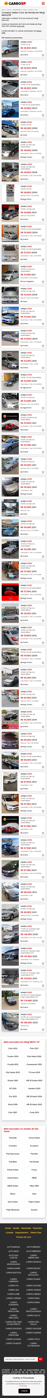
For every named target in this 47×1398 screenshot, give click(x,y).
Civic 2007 (12, 1112)
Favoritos (37, 1228)
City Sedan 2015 (13, 1072)
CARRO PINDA (33, 1302)
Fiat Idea (34, 1154)
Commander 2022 (34, 1064)
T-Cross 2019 (34, 1072)
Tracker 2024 (12, 1056)
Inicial (8, 1228)
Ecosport (34, 1146)
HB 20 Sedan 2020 (34, 1081)
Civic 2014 (12, 1048)
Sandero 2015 (34, 1089)
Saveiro (34, 1210)
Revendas (26, 1228)
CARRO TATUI (33, 1339)
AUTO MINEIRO (33, 1247)
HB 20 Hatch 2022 (34, 1104)
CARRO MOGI (33, 1298)
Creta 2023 (34, 1112)
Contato (9, 1232)
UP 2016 (12, 1089)
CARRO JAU (13, 1290)
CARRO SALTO (33, 1316)
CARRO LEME (13, 1294)
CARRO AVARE (13, 1268)
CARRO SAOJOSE (33, 1329)
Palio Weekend (12, 1210)
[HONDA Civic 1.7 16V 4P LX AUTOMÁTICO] (10, 108)
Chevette (13, 1138)
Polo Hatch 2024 (34, 1056)
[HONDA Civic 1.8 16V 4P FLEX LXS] (10, 213)
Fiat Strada (34, 1162)
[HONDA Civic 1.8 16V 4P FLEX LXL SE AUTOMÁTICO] (10, 422)
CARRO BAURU (33, 1268)
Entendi (24, 1391)
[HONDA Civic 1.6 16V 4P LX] (10, 48)
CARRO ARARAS (33, 1262)
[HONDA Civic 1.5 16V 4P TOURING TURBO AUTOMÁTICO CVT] (10, 934)
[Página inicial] (43, 3)
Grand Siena (12, 1178)
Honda (31, 9)
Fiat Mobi (13, 1162)
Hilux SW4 (34, 1186)
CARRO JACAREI (33, 1286)
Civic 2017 (34, 1048)
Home (3, 9)
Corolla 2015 (12, 1064)
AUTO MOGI (13, 1251)
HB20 (34, 1178)
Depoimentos (21, 1232)
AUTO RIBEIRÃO (33, 1251)
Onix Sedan (13, 1202)
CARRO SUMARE (33, 1333)
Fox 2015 (13, 1096)
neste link (20, 26)
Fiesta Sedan (12, 1170)
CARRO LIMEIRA (33, 1294)
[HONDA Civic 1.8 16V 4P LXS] (10, 129)
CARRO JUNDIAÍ (33, 1290)
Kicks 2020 (13, 1104)
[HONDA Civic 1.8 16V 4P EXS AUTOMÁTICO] (10, 253)
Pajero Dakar (34, 1202)
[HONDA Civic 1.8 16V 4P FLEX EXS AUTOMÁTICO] (10, 172)
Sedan (25, 9)
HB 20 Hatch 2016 (34, 1096)
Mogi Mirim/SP (17, 9)
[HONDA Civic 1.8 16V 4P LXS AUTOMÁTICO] (10, 233)
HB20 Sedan (12, 1186)
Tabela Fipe (35, 1232)
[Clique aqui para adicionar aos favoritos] (43, 55)
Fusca (34, 1170)
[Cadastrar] (40, 1359)
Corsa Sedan (34, 1138)
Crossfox (13, 1146)
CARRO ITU (13, 1286)
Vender (16, 1228)
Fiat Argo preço (13, 1154)
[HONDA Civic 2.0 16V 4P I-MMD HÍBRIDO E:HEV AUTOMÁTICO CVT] (10, 1000)
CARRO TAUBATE (13, 1343)
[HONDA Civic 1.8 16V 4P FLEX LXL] (10, 401)
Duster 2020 (13, 1081)
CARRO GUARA (33, 1279)
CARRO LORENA (13, 1298)
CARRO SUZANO (13, 1339)
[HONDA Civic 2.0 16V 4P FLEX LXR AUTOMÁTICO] (10, 719)
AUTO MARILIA (13, 1247)
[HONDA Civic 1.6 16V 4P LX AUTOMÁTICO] (10, 88)
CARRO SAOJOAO (14, 1329)
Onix (34, 1194)
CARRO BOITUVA (13, 1273)
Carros (9, 9)
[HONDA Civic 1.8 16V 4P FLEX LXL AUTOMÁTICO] (10, 274)
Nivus (12, 1194)
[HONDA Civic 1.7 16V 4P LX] (10, 68)
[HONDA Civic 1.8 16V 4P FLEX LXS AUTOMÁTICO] (10, 150)
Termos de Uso (23, 1237)
